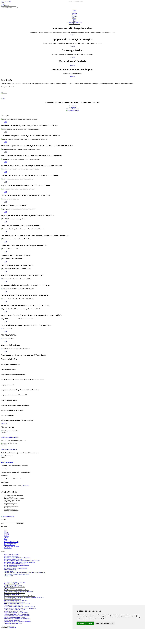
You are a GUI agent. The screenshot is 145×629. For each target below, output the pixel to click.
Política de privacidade (10, 543)
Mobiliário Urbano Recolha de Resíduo (14, 617)
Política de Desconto (74, 24)
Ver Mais (72, 35)
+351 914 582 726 (5, 1)
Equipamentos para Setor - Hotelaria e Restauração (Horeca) (20, 608)
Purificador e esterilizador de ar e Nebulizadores (16, 614)
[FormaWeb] (12, 627)
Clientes (74, 18)
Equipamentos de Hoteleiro (11, 554)
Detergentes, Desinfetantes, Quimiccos (14, 582)
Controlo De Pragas (9, 588)
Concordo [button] (81, 623)
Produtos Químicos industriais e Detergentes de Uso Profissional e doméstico (24, 572)
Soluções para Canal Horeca (11, 556)
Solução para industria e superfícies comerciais (16, 565)
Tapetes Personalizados (10, 569)
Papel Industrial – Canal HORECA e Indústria (16, 590)
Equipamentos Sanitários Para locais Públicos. (16, 612)
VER (5, 122)
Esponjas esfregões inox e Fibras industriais (15, 600)
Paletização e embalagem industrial (13, 605)
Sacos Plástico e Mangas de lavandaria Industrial (17, 603)
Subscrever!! (20, 523)
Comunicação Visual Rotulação (12, 599)
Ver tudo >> (4, 423)
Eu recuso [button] (90, 623)
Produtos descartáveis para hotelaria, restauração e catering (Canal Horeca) (23, 597)
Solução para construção (10, 566)
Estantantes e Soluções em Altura (13, 623)
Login (2, 2)
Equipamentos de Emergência (12, 620)
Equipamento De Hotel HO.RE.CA (13, 611)
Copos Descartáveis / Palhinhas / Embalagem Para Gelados (19, 596)
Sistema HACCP (8, 575)
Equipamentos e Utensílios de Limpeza (14, 602)
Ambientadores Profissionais (11, 584)
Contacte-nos (25, 485)
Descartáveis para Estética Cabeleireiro (14, 593)
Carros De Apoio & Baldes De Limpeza (14, 609)
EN (4, 4)
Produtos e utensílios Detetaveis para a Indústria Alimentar (19, 606)
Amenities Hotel (8, 571)
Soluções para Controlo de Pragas (13, 559)
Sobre (74, 12)
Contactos (74, 16)
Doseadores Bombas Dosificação (13, 585)
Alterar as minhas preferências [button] (104, 623)
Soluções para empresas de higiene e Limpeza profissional (19, 562)
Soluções (74, 13)
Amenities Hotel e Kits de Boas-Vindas (14, 587)
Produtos (74, 15)
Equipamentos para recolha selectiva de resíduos (17, 615)
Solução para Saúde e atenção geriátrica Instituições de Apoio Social (22, 560)
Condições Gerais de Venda (11, 546)
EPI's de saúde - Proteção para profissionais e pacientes (18, 591)
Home (74, 10)
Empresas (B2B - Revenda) (74, 22)
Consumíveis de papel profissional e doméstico (16, 574)
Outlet (74, 19)
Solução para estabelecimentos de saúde (14, 563)
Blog (74, 21)
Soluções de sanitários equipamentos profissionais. (17, 557)
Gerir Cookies (7, 548)
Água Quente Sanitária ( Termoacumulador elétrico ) (18, 621)
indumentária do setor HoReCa (12, 594)
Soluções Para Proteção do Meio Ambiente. (15, 568)
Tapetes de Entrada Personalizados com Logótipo (17, 618)
